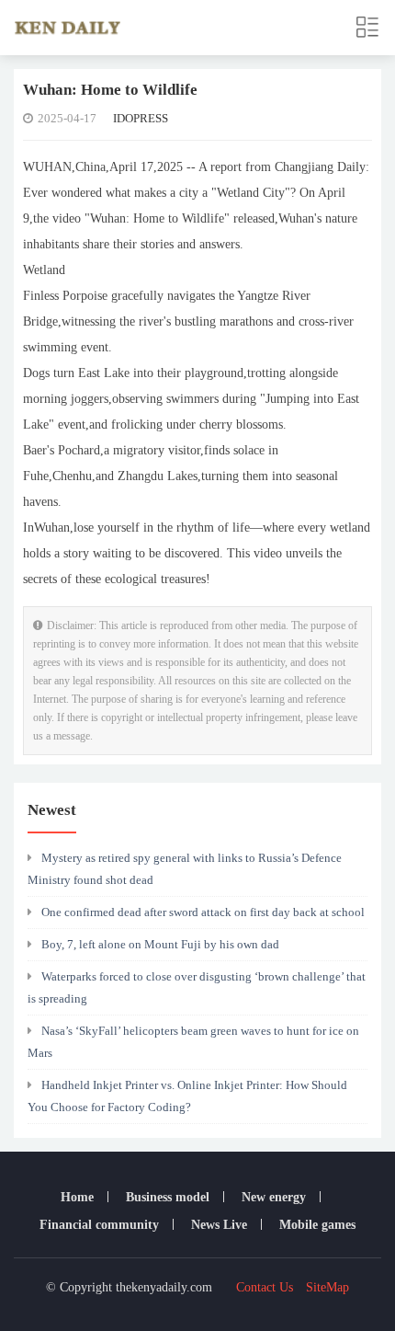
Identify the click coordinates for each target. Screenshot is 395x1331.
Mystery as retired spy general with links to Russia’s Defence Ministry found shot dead (185, 869)
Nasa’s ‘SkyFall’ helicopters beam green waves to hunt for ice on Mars (193, 1042)
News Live (219, 1225)
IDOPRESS (140, 118)
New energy (274, 1197)
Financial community (99, 1225)
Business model (167, 1197)
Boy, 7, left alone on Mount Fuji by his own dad (160, 944)
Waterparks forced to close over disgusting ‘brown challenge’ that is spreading (197, 987)
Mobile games (317, 1225)
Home (77, 1197)
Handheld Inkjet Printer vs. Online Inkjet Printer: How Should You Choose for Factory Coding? (187, 1096)
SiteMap (327, 1287)
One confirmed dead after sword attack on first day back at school (203, 912)
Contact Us (264, 1287)
